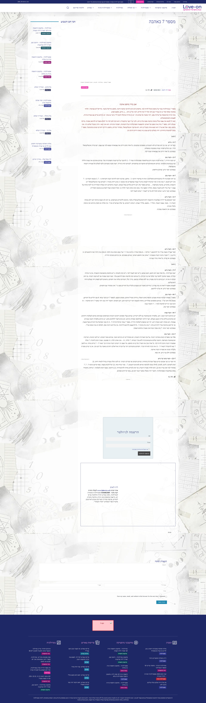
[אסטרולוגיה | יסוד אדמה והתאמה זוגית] (64, 103)
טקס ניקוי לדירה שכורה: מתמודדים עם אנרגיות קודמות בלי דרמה (105, 2)
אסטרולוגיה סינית (161, 679)
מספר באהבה (149, 532)
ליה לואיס (38, 33)
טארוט (86, 662)
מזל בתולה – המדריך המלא (42, 116)
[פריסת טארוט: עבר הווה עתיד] (95, 668)
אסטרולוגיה (47, 105)
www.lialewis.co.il (103, 490)
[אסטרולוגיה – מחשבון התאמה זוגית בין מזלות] (64, 59)
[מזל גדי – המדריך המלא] (64, 132)
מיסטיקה (161, 532)
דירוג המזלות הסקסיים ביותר (157, 658)
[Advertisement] (128, 231)
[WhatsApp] (151, 539)
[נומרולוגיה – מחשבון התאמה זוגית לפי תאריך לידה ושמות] (64, 30)
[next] (129, 1)
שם (149, 436)
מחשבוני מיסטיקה (46, 33)
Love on (38, 47)
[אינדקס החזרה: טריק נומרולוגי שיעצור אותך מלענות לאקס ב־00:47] (57, 651)
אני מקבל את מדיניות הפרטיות (140, 449)
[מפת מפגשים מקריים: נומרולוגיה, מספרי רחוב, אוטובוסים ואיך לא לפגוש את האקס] (57, 659)
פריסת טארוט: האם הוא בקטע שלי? (78, 675)
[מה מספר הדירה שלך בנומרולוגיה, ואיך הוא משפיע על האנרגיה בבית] (57, 670)
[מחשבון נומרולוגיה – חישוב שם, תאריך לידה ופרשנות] (64, 45)
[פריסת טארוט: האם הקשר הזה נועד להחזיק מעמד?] (95, 685)
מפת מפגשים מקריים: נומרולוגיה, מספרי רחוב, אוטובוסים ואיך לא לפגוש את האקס (40, 659)
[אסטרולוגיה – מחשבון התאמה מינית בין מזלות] (64, 74)
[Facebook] (161, 539)
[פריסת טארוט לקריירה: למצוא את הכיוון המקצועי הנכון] (95, 659)
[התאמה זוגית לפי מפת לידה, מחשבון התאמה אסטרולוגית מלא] (134, 676)
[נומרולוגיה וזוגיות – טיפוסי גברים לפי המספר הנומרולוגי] (173, 668)
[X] (156, 539)
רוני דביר (41, 148)
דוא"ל (148, 442)
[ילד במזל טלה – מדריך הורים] (64, 161)
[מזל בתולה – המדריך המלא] (64, 117)
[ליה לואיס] (174, 90)
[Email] (146, 539)
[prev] (132, 1)
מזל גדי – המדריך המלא (43, 130)
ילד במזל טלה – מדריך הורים (42, 159)
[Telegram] (141, 539)
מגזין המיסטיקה (46, 653)
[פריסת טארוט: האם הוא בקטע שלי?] (95, 676)
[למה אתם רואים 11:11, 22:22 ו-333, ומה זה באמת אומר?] (57, 678)
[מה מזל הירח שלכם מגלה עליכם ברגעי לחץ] (173, 685)
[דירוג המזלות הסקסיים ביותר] (173, 659)
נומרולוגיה (85, 87)
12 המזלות (47, 90)
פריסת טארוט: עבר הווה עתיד (80, 667)
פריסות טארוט (84, 653)
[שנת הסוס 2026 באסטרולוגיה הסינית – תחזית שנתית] (173, 676)
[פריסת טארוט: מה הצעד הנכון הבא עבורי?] (95, 651)
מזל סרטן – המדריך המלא (42, 87)
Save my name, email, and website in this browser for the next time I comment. (141, 596)
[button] (68, 7)
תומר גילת (41, 105)
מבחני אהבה (47, 62)
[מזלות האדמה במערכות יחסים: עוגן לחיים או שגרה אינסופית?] (64, 146)
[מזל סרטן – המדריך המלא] (64, 88)
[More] (136, 539)
